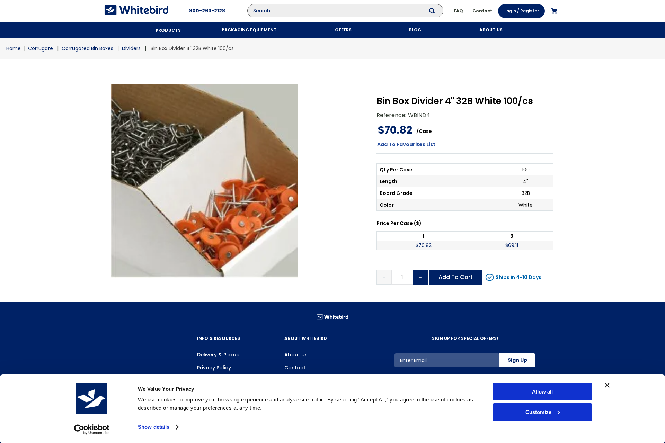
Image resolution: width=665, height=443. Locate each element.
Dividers (131, 48)
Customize (538, 412)
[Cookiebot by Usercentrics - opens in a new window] (92, 429)
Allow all (542, 392)
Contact (294, 367)
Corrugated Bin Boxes (87, 48)
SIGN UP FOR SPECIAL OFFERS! (465, 338)
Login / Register (521, 11)
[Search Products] (433, 10)
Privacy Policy (214, 367)
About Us (296, 354)
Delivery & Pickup (218, 354)
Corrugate (40, 48)
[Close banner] (607, 385)
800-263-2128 (207, 10)
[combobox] (350, 10)
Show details (153, 427)
